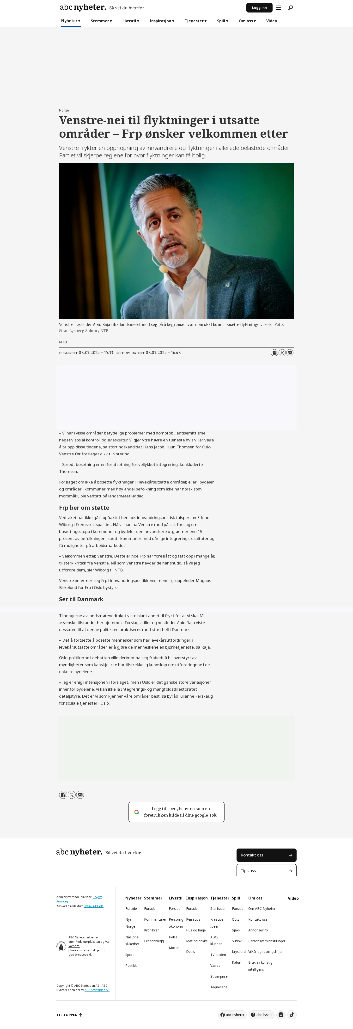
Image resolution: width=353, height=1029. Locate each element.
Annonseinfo (258, 930)
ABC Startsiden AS (97, 990)
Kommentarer (155, 919)
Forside (131, 908)
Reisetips (193, 919)
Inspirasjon (160, 21)
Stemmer (100, 21)
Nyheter (69, 20)
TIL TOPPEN (67, 1014)
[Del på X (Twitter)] (282, 352)
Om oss (246, 21)
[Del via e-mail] (289, 352)
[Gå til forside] (151, 7)
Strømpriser (219, 976)
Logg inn (259, 7)
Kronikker (151, 930)
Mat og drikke (197, 941)
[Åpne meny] (278, 8)
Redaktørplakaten (88, 942)
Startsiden (218, 908)
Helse (173, 937)
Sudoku (237, 941)
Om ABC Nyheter (261, 908)
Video (271, 21)
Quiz (235, 919)
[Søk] (291, 7)
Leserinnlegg (154, 941)
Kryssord (239, 951)
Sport (129, 954)
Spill (221, 21)
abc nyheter (235, 1014)
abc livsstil (264, 1014)
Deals (190, 951)
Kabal (236, 962)
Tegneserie (218, 987)
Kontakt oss (252, 855)
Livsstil (129, 21)
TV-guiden (218, 954)
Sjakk (236, 930)
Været (215, 965)
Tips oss (248, 870)
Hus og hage (196, 930)
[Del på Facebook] (274, 352)
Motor (174, 947)
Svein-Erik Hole (93, 906)
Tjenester (194, 21)
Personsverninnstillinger (266, 941)
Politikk (131, 965)
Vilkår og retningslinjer (265, 951)
